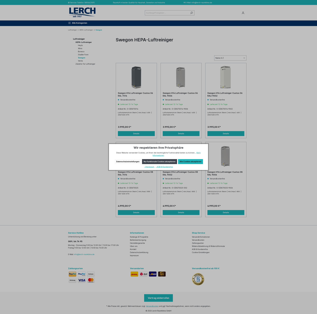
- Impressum (149, 167)
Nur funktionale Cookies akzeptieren (159, 161)
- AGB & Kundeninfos (164, 167)
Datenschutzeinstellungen (127, 161)
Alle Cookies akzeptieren (190, 161)
